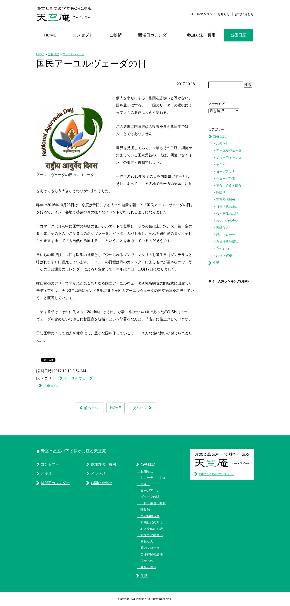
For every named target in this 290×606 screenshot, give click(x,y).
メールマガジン (201, 14)
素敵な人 (222, 227)
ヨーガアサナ (225, 171)
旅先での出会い (227, 220)
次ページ (140, 408)
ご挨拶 (115, 35)
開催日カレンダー (154, 35)
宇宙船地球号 (225, 199)
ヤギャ (221, 164)
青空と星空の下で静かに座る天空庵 (73, 451)
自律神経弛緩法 (227, 242)
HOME (50, 35)
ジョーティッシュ (229, 157)
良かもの (222, 249)
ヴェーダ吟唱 (225, 178)
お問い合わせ (244, 14)
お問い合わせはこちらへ (216, 474)
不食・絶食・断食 (229, 185)
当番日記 (238, 35)
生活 (216, 263)
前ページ (91, 408)
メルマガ (98, 474)
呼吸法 (221, 192)
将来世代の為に (227, 206)
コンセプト (83, 35)
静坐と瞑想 (224, 256)
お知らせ (223, 14)
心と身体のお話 (227, 213)
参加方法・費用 (201, 35)
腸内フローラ (225, 235)
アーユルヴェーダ (73, 54)
